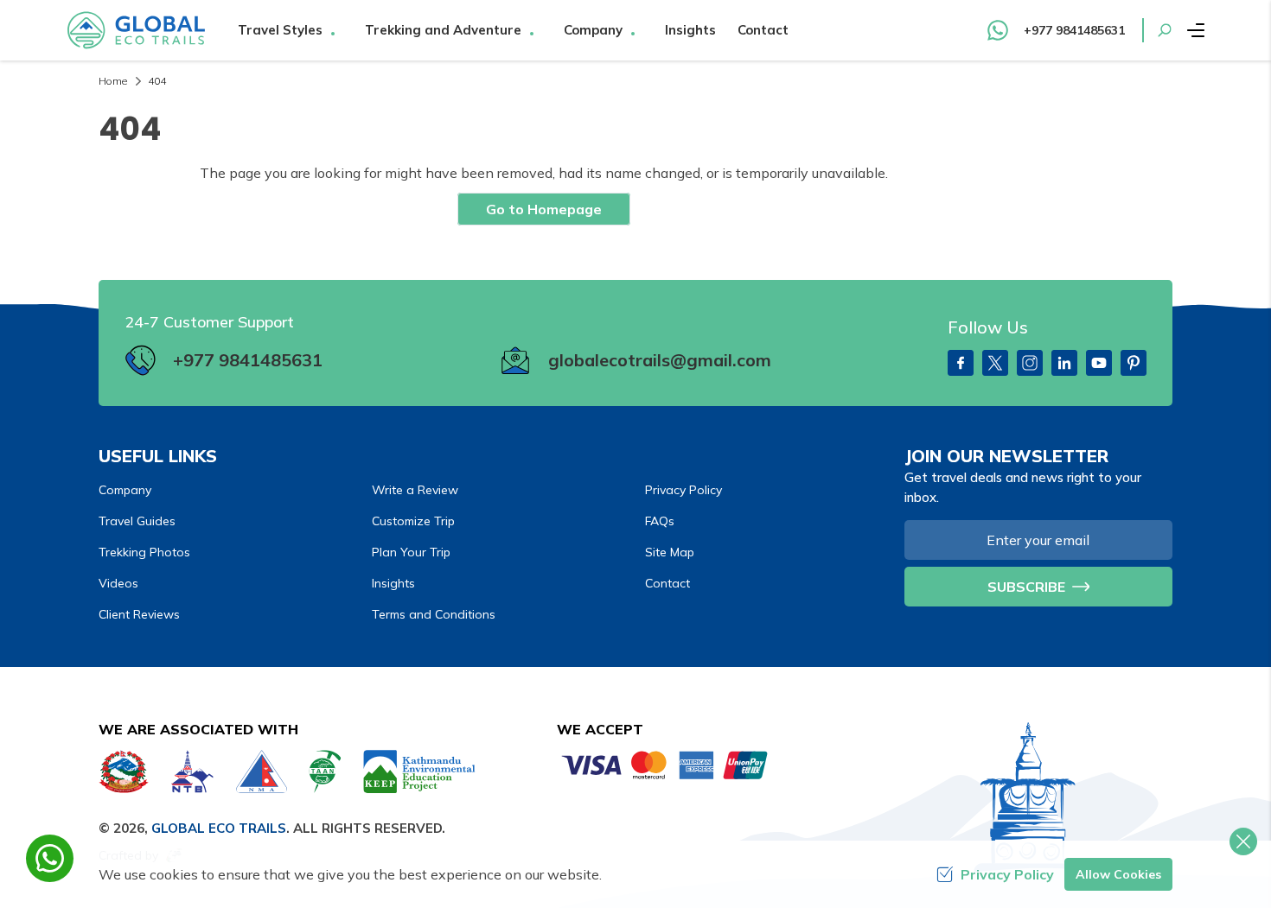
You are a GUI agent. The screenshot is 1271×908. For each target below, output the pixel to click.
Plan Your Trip (411, 552)
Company (125, 490)
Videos (118, 583)
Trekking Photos (144, 552)
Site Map (669, 552)
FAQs (659, 521)
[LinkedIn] (1064, 363)
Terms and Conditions (433, 614)
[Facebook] (961, 363)
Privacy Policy (683, 490)
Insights (690, 30)
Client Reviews (139, 614)
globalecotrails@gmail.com (659, 360)
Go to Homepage (544, 209)
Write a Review (415, 490)
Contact (763, 30)
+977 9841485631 (248, 360)
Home (113, 80)
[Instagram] (1030, 363)
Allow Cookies (1118, 874)
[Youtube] (1099, 363)
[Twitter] (995, 363)
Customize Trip (413, 521)
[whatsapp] (49, 858)
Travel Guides (137, 521)
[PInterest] (1133, 363)
